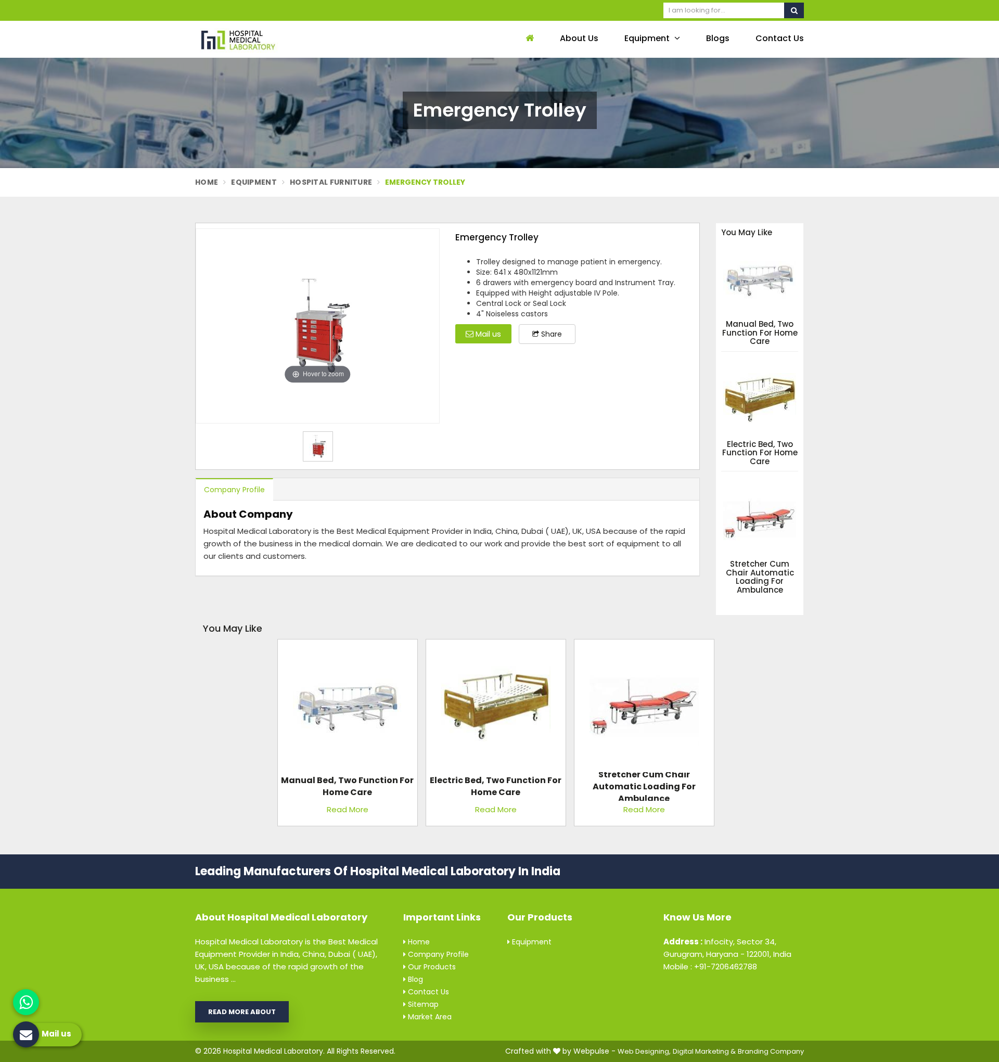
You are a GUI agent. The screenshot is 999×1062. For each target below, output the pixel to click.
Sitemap (422, 1004)
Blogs (717, 38)
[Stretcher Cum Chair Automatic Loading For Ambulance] (644, 708)
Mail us (487, 333)
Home (206, 182)
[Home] (528, 39)
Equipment (648, 38)
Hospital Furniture (331, 182)
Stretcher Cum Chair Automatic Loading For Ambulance (760, 577)
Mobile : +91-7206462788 (710, 966)
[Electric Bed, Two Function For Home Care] (496, 708)
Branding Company (771, 1051)
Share (550, 334)
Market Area (429, 1017)
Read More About (242, 1012)
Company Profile (234, 489)
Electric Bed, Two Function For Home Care (760, 453)
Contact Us (779, 38)
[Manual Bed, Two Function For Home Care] (347, 708)
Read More (347, 809)
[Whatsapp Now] (26, 1002)
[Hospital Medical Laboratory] (265, 39)
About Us (579, 38)
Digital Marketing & (704, 1051)
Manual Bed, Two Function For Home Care (760, 333)
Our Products (431, 967)
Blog (414, 979)
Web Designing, (644, 1051)
